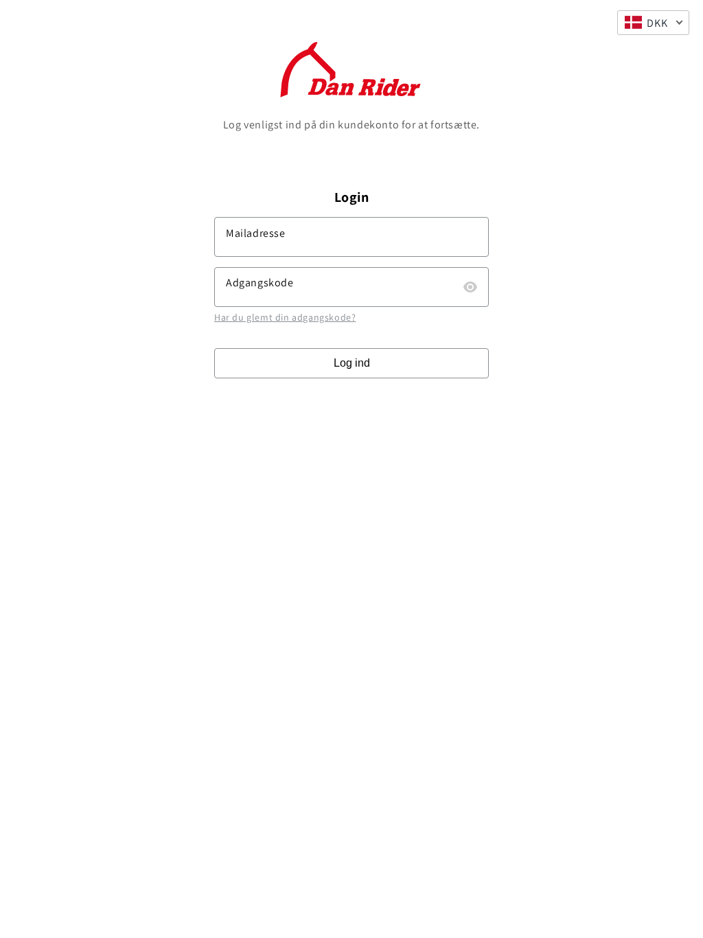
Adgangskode (260, 282)
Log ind (352, 363)
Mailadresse (256, 233)
